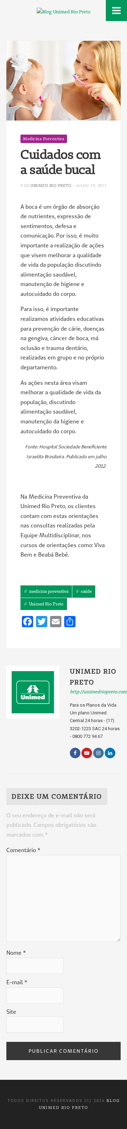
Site (11, 1011)
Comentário (23, 850)
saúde (86, 591)
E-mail (16, 982)
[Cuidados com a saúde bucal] (63, 80)
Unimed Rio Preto (50, 185)
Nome (16, 952)
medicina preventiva (48, 591)
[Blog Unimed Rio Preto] (63, 11)
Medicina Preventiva (44, 138)
